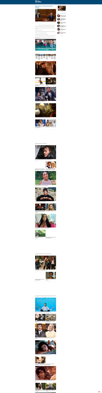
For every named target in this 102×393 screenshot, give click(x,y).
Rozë (60, 28)
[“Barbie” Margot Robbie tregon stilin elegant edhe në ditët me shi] (58, 29)
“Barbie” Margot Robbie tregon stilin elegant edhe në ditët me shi (63, 29)
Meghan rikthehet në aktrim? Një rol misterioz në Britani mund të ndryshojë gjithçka (63, 16)
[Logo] (39, 2)
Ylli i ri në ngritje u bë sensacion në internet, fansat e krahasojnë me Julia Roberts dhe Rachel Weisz (63, 26)
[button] (66, 3)
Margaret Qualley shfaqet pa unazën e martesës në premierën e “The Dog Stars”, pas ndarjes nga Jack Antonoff (63, 19)
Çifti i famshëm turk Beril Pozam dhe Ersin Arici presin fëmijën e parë (63, 33)
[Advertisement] (45, 52)
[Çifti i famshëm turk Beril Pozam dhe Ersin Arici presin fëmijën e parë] (58, 32)
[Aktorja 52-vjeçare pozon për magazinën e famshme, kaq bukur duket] (58, 22)
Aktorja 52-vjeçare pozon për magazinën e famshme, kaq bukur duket (63, 23)
